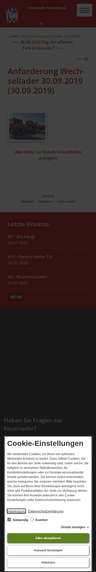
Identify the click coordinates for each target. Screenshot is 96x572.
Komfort (41, 520)
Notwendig (20, 520)
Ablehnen (48, 562)
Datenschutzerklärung (45, 511)
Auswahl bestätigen (48, 550)
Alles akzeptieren (48, 538)
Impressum (16, 511)
